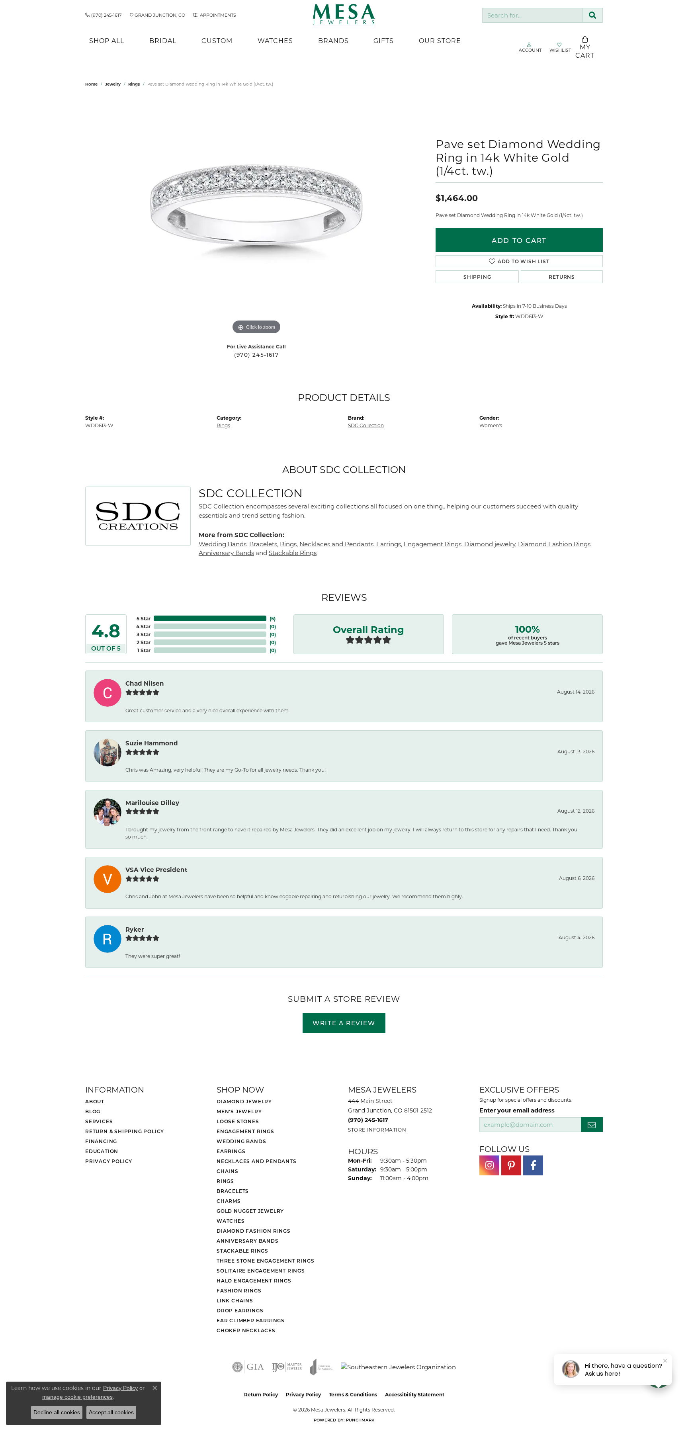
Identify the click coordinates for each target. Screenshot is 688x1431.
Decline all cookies (56, 1412)
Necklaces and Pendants (336, 544)
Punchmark (360, 1420)
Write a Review (344, 1023)
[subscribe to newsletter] (592, 1124)
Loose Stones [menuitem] (238, 1121)
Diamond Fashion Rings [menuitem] (254, 1231)
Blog (92, 1111)
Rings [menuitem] (225, 1181)
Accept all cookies (111, 1412)
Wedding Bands (222, 544)
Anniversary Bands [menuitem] (248, 1240)
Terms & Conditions (353, 1394)
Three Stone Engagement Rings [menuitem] (265, 1260)
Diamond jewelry (489, 544)
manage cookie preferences (77, 1397)
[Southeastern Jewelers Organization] (398, 1367)
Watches (275, 40)
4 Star (143, 626)
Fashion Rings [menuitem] (239, 1290)
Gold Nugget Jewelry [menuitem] (250, 1211)
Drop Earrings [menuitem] (240, 1310)
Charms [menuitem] (229, 1201)
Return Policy (261, 1394)
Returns (562, 277)
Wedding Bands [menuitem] (241, 1141)
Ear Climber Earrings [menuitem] (251, 1320)
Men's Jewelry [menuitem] (239, 1111)
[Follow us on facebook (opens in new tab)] (533, 1165)
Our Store (440, 40)
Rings (134, 84)
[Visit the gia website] (248, 1367)
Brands (333, 40)
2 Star (143, 642)
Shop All (106, 40)
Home (91, 84)
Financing (101, 1141)
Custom (217, 40)
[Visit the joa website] (321, 1367)
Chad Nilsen (144, 683)
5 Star (143, 618)
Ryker (134, 929)
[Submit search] (592, 15)
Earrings (388, 544)
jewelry (113, 84)
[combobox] (532, 15)
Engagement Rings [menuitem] (245, 1131)
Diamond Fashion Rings (554, 544)
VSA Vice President (156, 870)
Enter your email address (517, 1110)
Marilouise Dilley (152, 803)
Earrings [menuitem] (231, 1151)
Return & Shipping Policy (124, 1131)
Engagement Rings (432, 544)
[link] (103, 15)
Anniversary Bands (226, 553)
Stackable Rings (293, 553)
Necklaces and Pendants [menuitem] (257, 1161)
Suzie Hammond (151, 743)
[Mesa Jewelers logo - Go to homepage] (344, 15)
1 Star (143, 650)
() (273, 618)
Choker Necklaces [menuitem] (246, 1330)
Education (101, 1151)
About (94, 1101)
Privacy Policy (108, 1161)
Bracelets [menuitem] (233, 1191)
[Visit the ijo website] (287, 1367)
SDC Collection (366, 425)
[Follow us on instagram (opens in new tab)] (489, 1165)
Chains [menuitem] (227, 1171)
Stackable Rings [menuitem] (242, 1250)
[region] (256, 217)
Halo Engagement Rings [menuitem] (254, 1280)
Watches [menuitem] (231, 1221)
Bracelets (263, 544)
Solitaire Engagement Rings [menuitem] (261, 1270)
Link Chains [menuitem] (235, 1300)
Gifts (383, 40)
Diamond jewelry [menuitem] (244, 1101)
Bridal (162, 40)
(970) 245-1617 (256, 354)
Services (99, 1121)
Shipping (477, 277)
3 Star (143, 634)
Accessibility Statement (414, 1394)
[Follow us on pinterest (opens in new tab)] (511, 1165)
